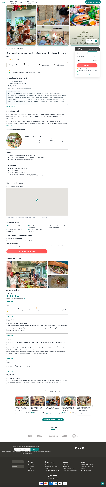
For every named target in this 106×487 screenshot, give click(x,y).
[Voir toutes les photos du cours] (21, 25)
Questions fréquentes (68, 468)
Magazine (30, 468)
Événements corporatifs (87, 466)
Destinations (31, 464)
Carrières (83, 468)
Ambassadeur (48, 468)
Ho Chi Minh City (21, 48)
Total (78, 60)
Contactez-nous (67, 464)
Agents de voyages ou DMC (52, 470)
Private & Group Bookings (93, 2)
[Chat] (102, 483)
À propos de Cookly (32, 466)
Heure (80, 53)
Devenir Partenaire (50, 464)
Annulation (66, 466)
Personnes (81, 56)
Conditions (66, 472)
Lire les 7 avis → (10, 106)
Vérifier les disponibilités (27, 251)
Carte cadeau (31, 470)
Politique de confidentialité (26, 453)
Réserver (87, 65)
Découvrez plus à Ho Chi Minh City (53, 419)
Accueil (8, 48)
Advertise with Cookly (86, 470)
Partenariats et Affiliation (51, 466)
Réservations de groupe (87, 464)
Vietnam (13, 48)
